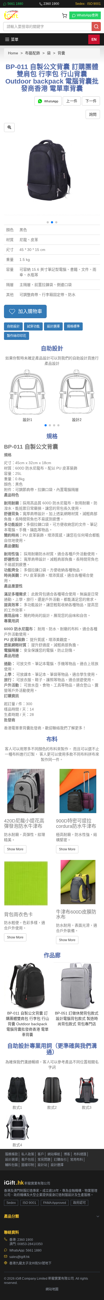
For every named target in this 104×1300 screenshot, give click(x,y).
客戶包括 (27, 1160)
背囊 (61, 53)
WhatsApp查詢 (87, 15)
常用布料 (76, 1160)
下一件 (91, 101)
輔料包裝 (11, 1165)
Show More (15, 849)
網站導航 (53, 1154)
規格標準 (73, 326)
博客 (67, 1154)
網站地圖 (52, 1289)
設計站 (42, 1165)
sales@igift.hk (19, 1257)
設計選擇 (53, 326)
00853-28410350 (30, 1244)
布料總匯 (80, 1154)
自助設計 (13, 326)
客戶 (41, 1154)
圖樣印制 (27, 1165)
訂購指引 (60, 1160)
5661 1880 (15, 4)
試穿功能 (33, 326)
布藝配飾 (32, 53)
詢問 (93, 114)
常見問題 (44, 1160)
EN (94, 39)
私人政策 (27, 1154)
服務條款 (11, 1154)
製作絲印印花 (16, 336)
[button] (48, 222)
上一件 (71, 101)
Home (13, 53)
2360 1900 (51, 4)
